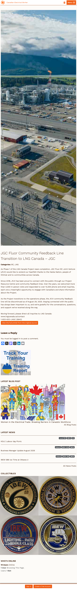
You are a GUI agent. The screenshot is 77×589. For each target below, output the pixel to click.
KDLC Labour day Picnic (11, 441)
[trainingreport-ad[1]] (38, 362)
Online (8, 565)
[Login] (64, 2)
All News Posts (69, 466)
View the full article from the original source (19, 323)
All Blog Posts (70, 425)
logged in (16, 338)
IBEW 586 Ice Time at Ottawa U (14, 460)
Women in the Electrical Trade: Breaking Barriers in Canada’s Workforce (36, 422)
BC (12, 264)
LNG (17, 264)
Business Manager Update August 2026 (18, 450)
